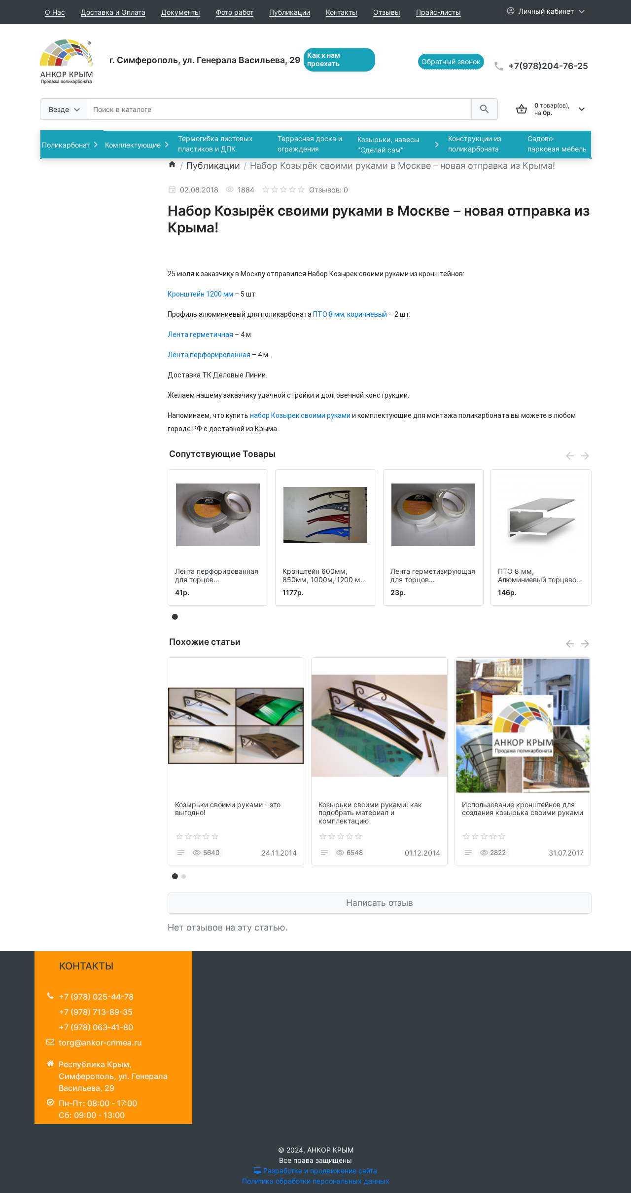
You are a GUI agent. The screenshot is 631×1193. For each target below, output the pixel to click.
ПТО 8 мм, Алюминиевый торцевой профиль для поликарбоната (539, 575)
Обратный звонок (451, 61)
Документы (180, 12)
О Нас (55, 12)
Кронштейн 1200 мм (200, 294)
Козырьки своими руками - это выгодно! (227, 809)
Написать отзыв (379, 902)
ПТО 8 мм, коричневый (350, 314)
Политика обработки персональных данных (315, 1181)
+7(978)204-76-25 (548, 66)
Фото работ (234, 12)
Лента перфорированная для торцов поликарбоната (216, 575)
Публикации (289, 12)
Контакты (341, 12)
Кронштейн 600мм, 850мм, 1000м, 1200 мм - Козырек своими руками (324, 575)
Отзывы (386, 12)
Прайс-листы (438, 12)
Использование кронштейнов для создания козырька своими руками (522, 809)
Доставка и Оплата (113, 12)
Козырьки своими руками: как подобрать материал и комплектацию (370, 813)
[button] (183, 876)
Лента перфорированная (209, 355)
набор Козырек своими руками (300, 415)
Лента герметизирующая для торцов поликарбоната (432, 575)
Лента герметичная (200, 334)
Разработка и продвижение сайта (319, 1170)
